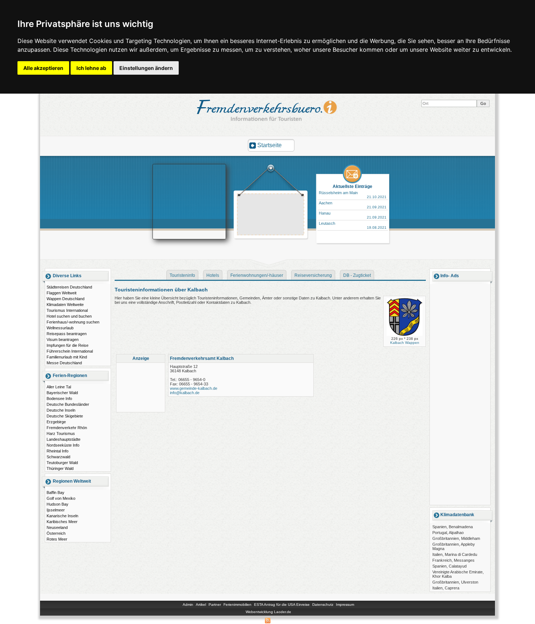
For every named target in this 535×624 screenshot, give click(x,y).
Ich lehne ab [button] (91, 68)
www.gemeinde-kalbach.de (193, 388)
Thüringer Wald (60, 468)
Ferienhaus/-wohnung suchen (73, 322)
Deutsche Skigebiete (65, 416)
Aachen (325, 203)
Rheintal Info (57, 451)
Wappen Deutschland (65, 299)
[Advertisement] (270, 215)
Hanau (324, 213)
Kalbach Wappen (404, 343)
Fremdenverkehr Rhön (67, 427)
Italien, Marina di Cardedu (454, 554)
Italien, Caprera (445, 588)
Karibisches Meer (62, 521)
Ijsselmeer (56, 510)
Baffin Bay (55, 492)
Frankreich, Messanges (453, 560)
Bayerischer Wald (62, 393)
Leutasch (327, 223)
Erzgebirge (56, 422)
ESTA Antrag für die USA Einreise (282, 605)
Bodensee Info (59, 398)
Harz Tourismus (61, 433)
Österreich (56, 533)
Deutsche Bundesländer (68, 404)
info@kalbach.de (184, 393)
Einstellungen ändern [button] (146, 68)
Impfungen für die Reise (67, 345)
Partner (215, 605)
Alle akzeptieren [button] (43, 68)
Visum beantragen (63, 339)
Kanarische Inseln (62, 516)
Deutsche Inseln (61, 410)
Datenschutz (322, 605)
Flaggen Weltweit (61, 293)
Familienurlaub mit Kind (67, 357)
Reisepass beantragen (67, 333)
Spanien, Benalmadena (452, 527)
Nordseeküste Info (63, 445)
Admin (188, 605)
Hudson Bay (57, 504)
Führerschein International (70, 351)
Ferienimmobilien (237, 605)
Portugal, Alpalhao (448, 532)
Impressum (345, 605)
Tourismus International (67, 310)
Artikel (201, 605)
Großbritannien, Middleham (456, 538)
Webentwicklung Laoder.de (268, 612)
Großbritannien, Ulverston (455, 582)
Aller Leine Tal (59, 387)
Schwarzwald (58, 457)
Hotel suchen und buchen (69, 316)
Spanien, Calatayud (449, 566)
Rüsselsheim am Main (338, 193)
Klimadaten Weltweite (65, 304)
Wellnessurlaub (60, 328)
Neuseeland (57, 527)
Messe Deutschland (64, 363)
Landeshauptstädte (63, 439)
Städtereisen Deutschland (69, 287)
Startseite (269, 145)
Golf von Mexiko (61, 498)
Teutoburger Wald (62, 462)
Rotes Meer (57, 539)
